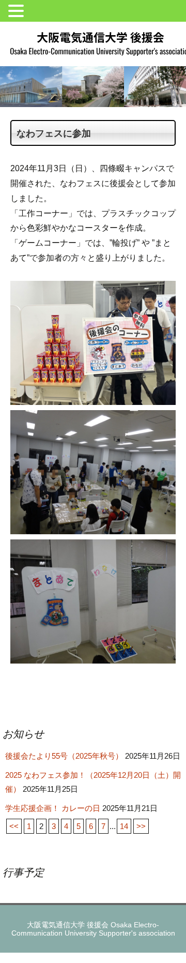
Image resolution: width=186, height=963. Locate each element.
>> (141, 826)
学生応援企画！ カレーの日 (52, 808)
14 (124, 826)
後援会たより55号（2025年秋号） (64, 755)
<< (14, 826)
